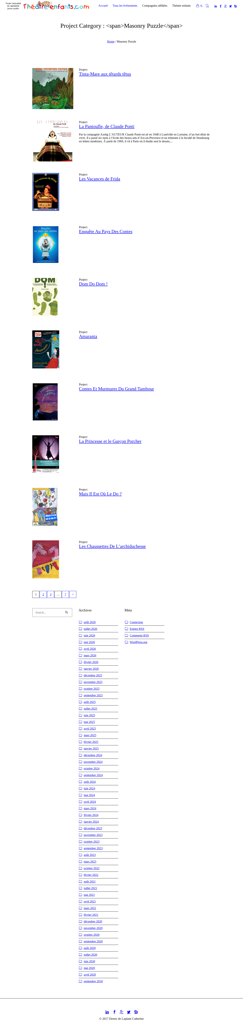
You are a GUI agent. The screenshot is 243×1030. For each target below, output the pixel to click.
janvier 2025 (91, 748)
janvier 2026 (91, 668)
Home (110, 41)
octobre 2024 (91, 768)
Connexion (136, 622)
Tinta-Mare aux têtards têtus (105, 73)
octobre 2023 (91, 841)
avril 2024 (90, 801)
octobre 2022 (91, 868)
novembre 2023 (93, 835)
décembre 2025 (93, 675)
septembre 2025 (93, 695)
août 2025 (90, 702)
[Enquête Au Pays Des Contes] (52, 246)
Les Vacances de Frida (99, 178)
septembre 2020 (93, 941)
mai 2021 (89, 894)
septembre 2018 (93, 981)
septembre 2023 (93, 848)
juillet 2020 (90, 954)
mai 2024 (89, 795)
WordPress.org (138, 642)
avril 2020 (90, 974)
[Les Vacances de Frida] (52, 193)
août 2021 (90, 881)
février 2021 (91, 914)
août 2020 (90, 948)
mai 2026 (89, 642)
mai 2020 (89, 968)
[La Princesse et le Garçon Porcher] (52, 455)
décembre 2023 (93, 828)
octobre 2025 (91, 688)
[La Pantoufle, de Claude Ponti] (52, 141)
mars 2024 (90, 808)
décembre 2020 (93, 921)
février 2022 (91, 874)
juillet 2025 (90, 708)
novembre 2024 (93, 761)
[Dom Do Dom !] (52, 298)
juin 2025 (89, 715)
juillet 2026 (90, 628)
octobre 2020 (91, 934)
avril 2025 (90, 728)
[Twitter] (230, 6)
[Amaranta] (52, 350)
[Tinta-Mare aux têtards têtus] (52, 88)
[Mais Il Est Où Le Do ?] (52, 508)
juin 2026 (89, 635)
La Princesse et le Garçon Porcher (110, 441)
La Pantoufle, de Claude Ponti (106, 126)
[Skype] (235, 6)
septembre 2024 (93, 775)
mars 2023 (90, 861)
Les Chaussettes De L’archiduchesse (112, 546)
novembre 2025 (93, 682)
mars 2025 (90, 735)
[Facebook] (220, 6)
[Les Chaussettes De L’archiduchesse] (52, 560)
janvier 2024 (91, 821)
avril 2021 (90, 901)
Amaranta (88, 336)
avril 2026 (90, 648)
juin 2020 (89, 961)
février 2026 (91, 662)
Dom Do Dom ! (93, 283)
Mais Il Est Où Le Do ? (100, 493)
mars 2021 (90, 908)
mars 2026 (90, 655)
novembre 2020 (93, 928)
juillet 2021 (90, 888)
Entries (137, 628)
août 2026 (90, 622)
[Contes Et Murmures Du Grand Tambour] (52, 403)
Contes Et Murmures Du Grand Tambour (116, 388)
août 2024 (90, 781)
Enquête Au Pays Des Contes (105, 231)
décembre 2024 (93, 755)
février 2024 (91, 815)
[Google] (225, 6)
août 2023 (90, 855)
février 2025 (91, 741)
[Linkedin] (216, 6)
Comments (139, 635)
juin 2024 (89, 788)
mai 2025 (89, 722)
